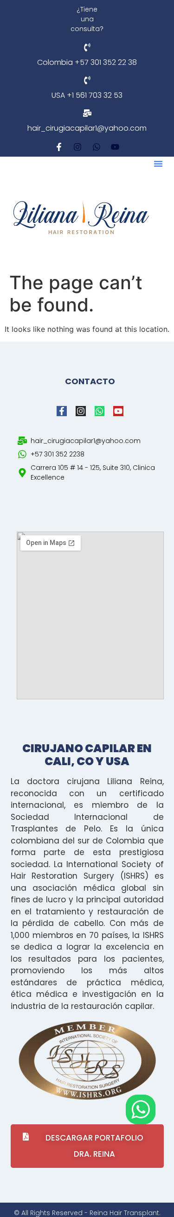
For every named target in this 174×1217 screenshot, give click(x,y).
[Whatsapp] (96, 147)
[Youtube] (115, 147)
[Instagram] (77, 147)
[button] (158, 164)
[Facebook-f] (59, 147)
